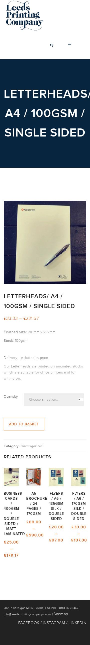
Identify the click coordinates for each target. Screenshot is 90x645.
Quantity (11, 396)
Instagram (54, 622)
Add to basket (24, 424)
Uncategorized (31, 446)
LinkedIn (77, 622)
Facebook (28, 622)
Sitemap (61, 614)
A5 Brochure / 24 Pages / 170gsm (36, 503)
